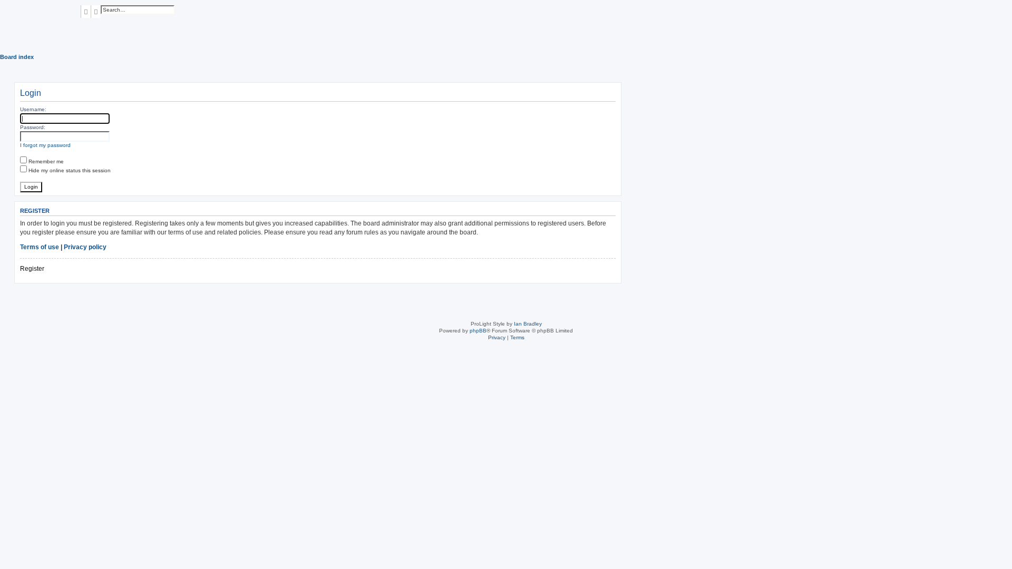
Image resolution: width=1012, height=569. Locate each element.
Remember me (45, 161)
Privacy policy (85, 247)
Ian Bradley (528, 324)
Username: (33, 109)
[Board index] (40, 21)
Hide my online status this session (69, 170)
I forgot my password (45, 145)
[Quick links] (1009, 57)
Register (32, 268)
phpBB (478, 330)
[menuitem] (83, 24)
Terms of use (39, 247)
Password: (32, 127)
